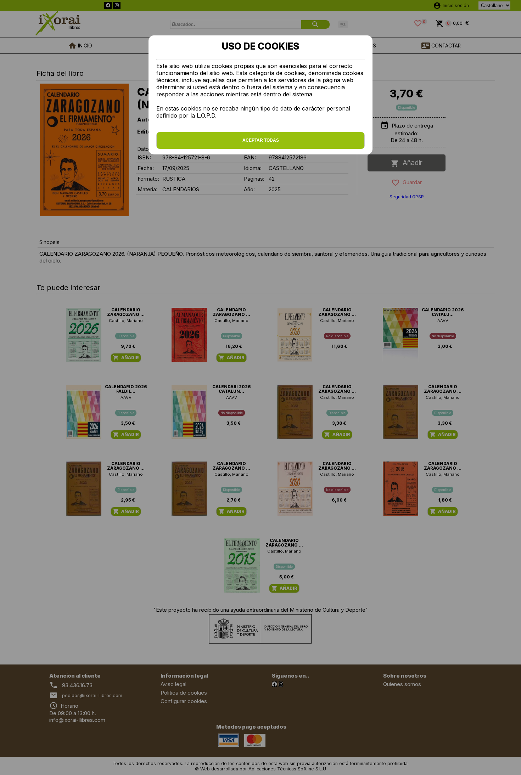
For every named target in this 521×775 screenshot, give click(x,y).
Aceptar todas (260, 140)
